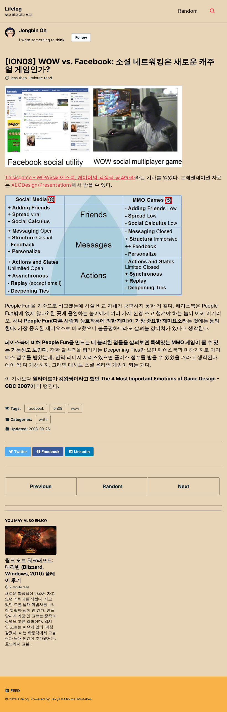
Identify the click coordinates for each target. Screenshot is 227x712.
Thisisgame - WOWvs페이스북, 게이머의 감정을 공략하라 (70, 177)
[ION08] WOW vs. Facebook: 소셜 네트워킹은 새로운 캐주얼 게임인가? (110, 65)
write (43, 419)
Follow (81, 37)
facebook (35, 408)
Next (183, 486)
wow (75, 408)
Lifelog (18, 11)
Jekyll (55, 699)
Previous (40, 486)
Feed (15, 690)
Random (188, 11)
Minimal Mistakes (78, 699)
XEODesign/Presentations (41, 185)
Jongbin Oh (33, 30)
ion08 (57, 408)
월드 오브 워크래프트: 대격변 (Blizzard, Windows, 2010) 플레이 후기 (30, 570)
